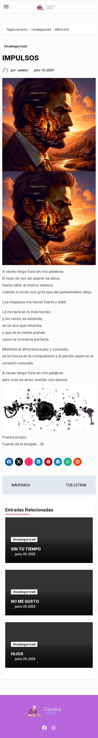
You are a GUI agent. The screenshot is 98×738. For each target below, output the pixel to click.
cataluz (22, 70)
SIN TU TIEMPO (26, 549)
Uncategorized (15, 46)
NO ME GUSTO (25, 601)
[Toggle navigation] (6, 6)
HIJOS (17, 653)
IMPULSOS (20, 58)
